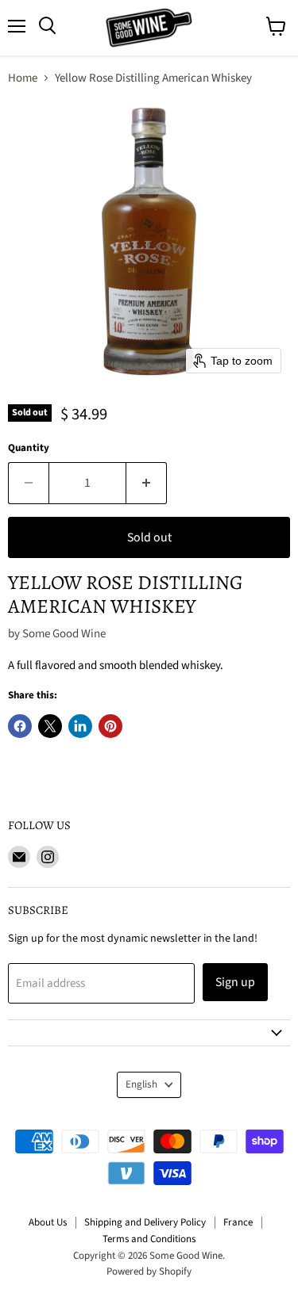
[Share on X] (50, 726)
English (141, 1084)
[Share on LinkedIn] (80, 726)
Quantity (28, 448)
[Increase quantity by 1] (146, 482)
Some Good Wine (64, 633)
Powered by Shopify (149, 1271)
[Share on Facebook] (20, 726)
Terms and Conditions (149, 1239)
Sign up (235, 982)
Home (22, 78)
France (238, 1222)
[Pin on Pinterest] (110, 726)
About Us (48, 1222)
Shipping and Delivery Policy (145, 1222)
